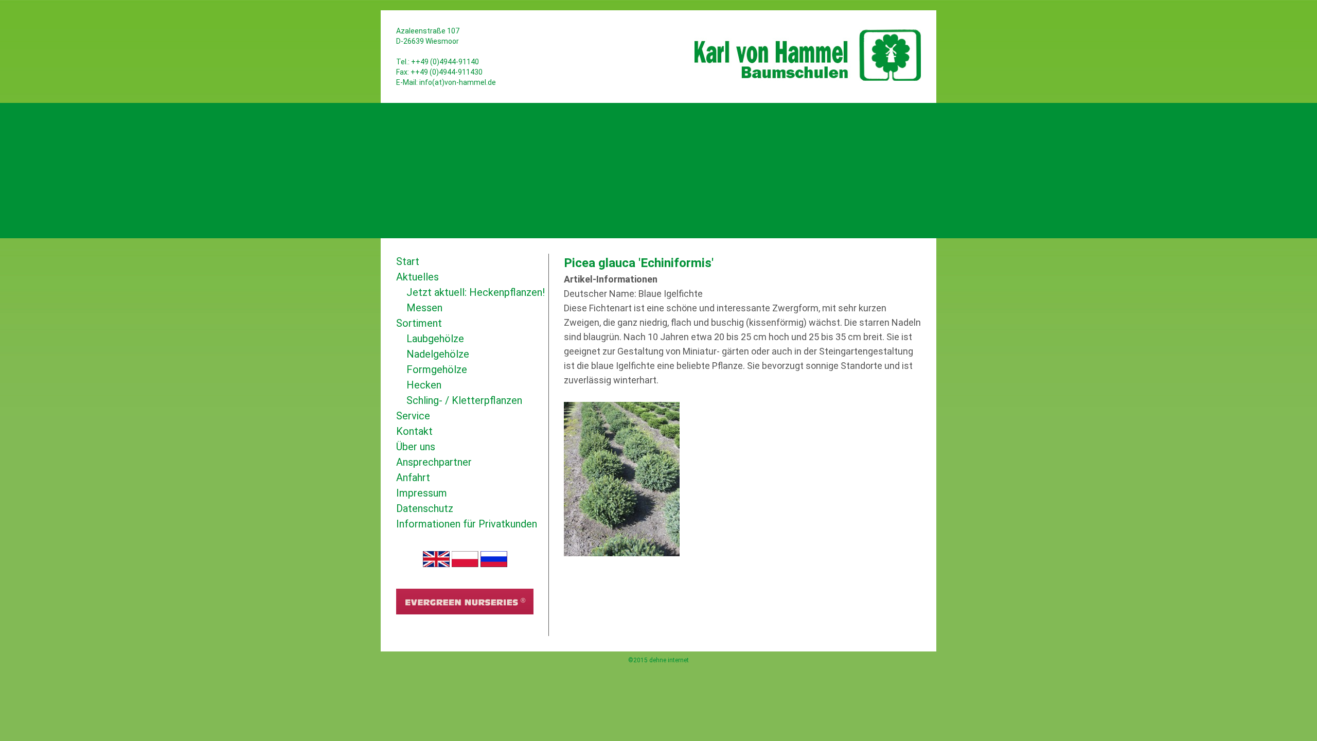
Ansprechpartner (434, 462)
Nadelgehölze (437, 354)
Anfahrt (413, 477)
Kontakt (414, 431)
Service (413, 416)
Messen (424, 308)
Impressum (421, 493)
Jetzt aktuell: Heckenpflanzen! (475, 292)
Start (407, 261)
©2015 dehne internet (658, 660)
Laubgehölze (435, 338)
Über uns (415, 446)
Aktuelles (417, 277)
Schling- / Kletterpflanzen (464, 400)
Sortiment (419, 323)
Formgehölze (436, 369)
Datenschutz (424, 508)
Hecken (423, 385)
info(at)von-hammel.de (457, 82)
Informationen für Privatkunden (466, 524)
